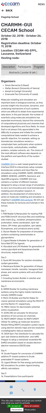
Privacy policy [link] (30, 410)
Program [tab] (39, 66)
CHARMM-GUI (7, 164)
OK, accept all (14, 406)
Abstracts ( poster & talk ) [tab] (23, 72)
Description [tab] (8, 66)
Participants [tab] (24, 66)
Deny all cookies (31, 406)
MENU (41, 4)
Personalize (17, 409)
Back (7, 10)
